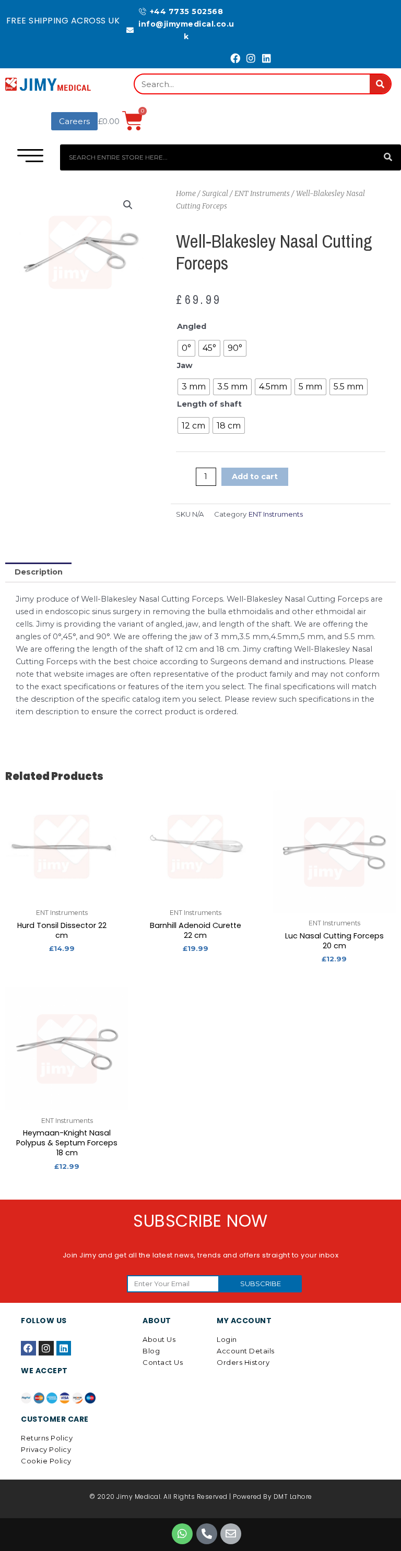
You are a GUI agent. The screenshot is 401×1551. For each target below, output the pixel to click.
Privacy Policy (46, 1449)
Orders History (243, 1362)
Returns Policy (47, 1438)
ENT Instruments (262, 193)
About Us (159, 1339)
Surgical (215, 193)
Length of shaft (209, 404)
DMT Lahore (293, 1496)
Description (39, 572)
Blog (151, 1351)
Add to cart (255, 476)
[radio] (186, 348)
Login (227, 1339)
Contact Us (163, 1362)
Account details (246, 1351)
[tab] (38, 572)
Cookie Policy (46, 1461)
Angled (191, 326)
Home (186, 193)
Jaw (185, 365)
